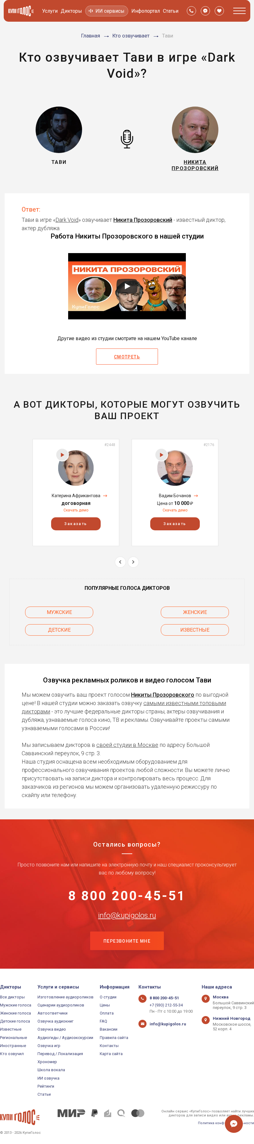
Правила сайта (114, 1037)
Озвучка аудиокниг (55, 1021)
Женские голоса (15, 1013)
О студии (108, 997)
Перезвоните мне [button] (127, 941)
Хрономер (47, 1061)
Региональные (13, 1037)
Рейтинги (45, 1086)
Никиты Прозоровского (162, 694)
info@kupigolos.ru (127, 915)
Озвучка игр (48, 1045)
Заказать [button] (75, 524)
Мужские (59, 612)
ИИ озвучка (48, 1078)
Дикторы (71, 11)
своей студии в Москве (127, 745)
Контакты (109, 1045)
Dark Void (66, 220)
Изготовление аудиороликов (65, 997)
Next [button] (133, 562)
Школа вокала (51, 1069)
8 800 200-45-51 (127, 895)
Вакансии (108, 1029)
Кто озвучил (12, 1053)
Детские (59, 630)
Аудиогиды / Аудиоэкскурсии (65, 1037)
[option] (76, 492)
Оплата (107, 1013)
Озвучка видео (51, 1029)
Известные (194, 630)
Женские (195, 612)
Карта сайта (111, 1053)
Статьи (170, 11)
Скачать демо (76, 510)
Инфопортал (145, 11)
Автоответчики (52, 1013)
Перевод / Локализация (60, 1053)
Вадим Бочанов (175, 495)
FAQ (103, 1021)
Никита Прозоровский (142, 220)
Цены (105, 1005)
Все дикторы (12, 997)
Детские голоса (15, 1021)
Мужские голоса (15, 1005)
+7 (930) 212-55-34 (166, 1005)
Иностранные (13, 1045)
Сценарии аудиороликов (60, 1005)
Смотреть (127, 356)
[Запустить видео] (127, 286)
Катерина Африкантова (76, 495)
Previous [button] (120, 562)
